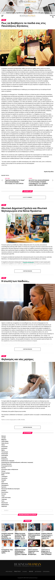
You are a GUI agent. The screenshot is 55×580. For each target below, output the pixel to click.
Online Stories (5, 443)
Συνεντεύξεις (4, 492)
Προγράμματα (4, 485)
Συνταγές (3, 494)
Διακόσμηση (4, 455)
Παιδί (2, 481)
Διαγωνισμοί (4, 453)
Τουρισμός (4, 499)
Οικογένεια (4, 478)
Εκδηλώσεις (4, 459)
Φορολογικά (4, 502)
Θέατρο (3, 471)
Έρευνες (3, 467)
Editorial (3, 436)
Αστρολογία (4, 446)
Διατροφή (4, 457)
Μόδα (2, 474)
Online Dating (4, 441)
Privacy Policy (17, 571)
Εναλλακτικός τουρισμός (7, 460)
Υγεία (2, 501)
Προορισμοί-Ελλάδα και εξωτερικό (10, 488)
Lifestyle (3, 437)
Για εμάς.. (24, 571)
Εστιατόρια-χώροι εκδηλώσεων (9, 469)
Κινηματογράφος (5, 473)
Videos (3, 445)
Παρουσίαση (4, 483)
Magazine (3, 439)
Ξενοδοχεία (4, 476)
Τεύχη (3, 495)
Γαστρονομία (4, 452)
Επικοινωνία (46, 571)
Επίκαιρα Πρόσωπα (6, 464)
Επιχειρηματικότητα (6, 466)
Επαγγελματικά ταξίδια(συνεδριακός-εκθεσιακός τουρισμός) (17, 462)
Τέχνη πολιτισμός (6, 497)
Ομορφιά (3, 480)
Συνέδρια (3, 490)
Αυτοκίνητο (4, 448)
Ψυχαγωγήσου (5, 504)
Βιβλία (3, 450)
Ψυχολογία (4, 506)
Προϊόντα (3, 487)
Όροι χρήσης (9, 571)
